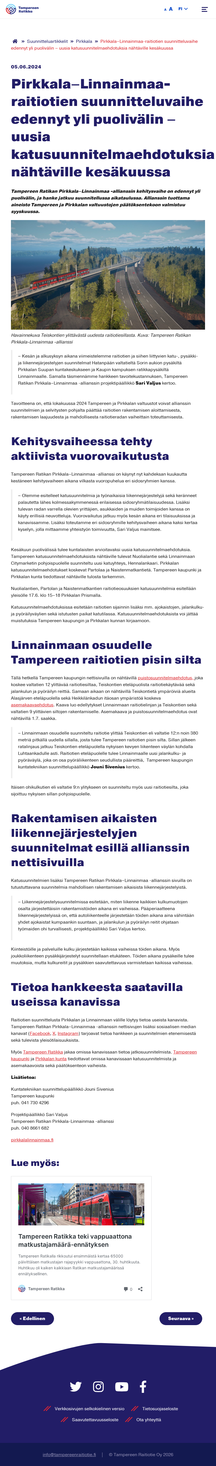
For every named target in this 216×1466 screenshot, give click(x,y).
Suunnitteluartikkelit (47, 41)
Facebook (40, 1033)
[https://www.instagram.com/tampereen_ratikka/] (100, 1387)
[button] (183, 9)
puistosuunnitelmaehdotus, (166, 678)
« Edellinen (32, 1319)
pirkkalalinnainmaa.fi (32, 1140)
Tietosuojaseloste (160, 1409)
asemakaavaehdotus (32, 705)
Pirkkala (84, 41)
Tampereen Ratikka (43, 1052)
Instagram (68, 1033)
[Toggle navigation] (205, 9)
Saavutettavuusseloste (95, 1420)
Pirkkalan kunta (51, 1059)
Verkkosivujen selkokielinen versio (89, 1409)
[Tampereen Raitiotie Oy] (22, 9)
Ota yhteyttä (148, 1420)
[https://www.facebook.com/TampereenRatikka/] (143, 1387)
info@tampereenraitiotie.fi (69, 1455)
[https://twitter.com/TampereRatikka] (77, 1387)
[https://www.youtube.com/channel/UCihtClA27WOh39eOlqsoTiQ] (123, 1387)
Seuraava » (181, 1319)
